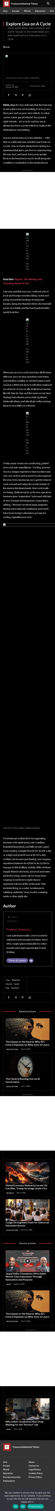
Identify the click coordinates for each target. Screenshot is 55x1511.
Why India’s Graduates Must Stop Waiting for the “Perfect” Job (25, 1423)
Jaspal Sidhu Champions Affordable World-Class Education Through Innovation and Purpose (26, 1276)
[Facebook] (9, 95)
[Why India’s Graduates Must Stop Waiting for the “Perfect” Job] (28, 1409)
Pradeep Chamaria (18, 929)
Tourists (15, 988)
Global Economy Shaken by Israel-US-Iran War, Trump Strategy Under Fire (27, 1187)
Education (12, 1049)
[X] (16, 95)
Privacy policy (35, 1506)
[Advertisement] (27, 200)
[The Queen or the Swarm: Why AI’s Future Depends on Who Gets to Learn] (28, 1029)
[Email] (31, 960)
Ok (15, 1506)
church (9, 984)
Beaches (16, 980)
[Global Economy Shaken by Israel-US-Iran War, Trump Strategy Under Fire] (28, 1173)
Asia (8, 1284)
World (6, 47)
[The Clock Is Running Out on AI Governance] (28, 1066)
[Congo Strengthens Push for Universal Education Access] (28, 1210)
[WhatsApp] (30, 95)
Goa (7, 988)
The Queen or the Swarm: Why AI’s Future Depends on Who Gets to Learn (27, 1043)
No (23, 1506)
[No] (51, 1499)
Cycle (16, 984)
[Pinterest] (23, 95)
